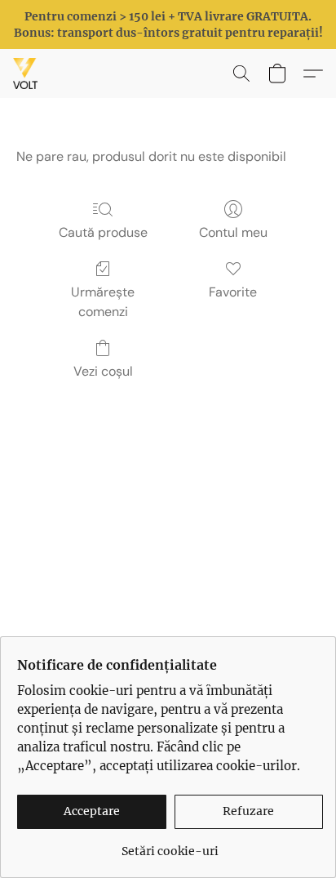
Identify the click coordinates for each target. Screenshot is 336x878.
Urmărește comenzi (103, 301)
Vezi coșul (103, 371)
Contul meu (233, 232)
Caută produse (103, 232)
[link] (170, 845)
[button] (26, 73)
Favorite (233, 292)
